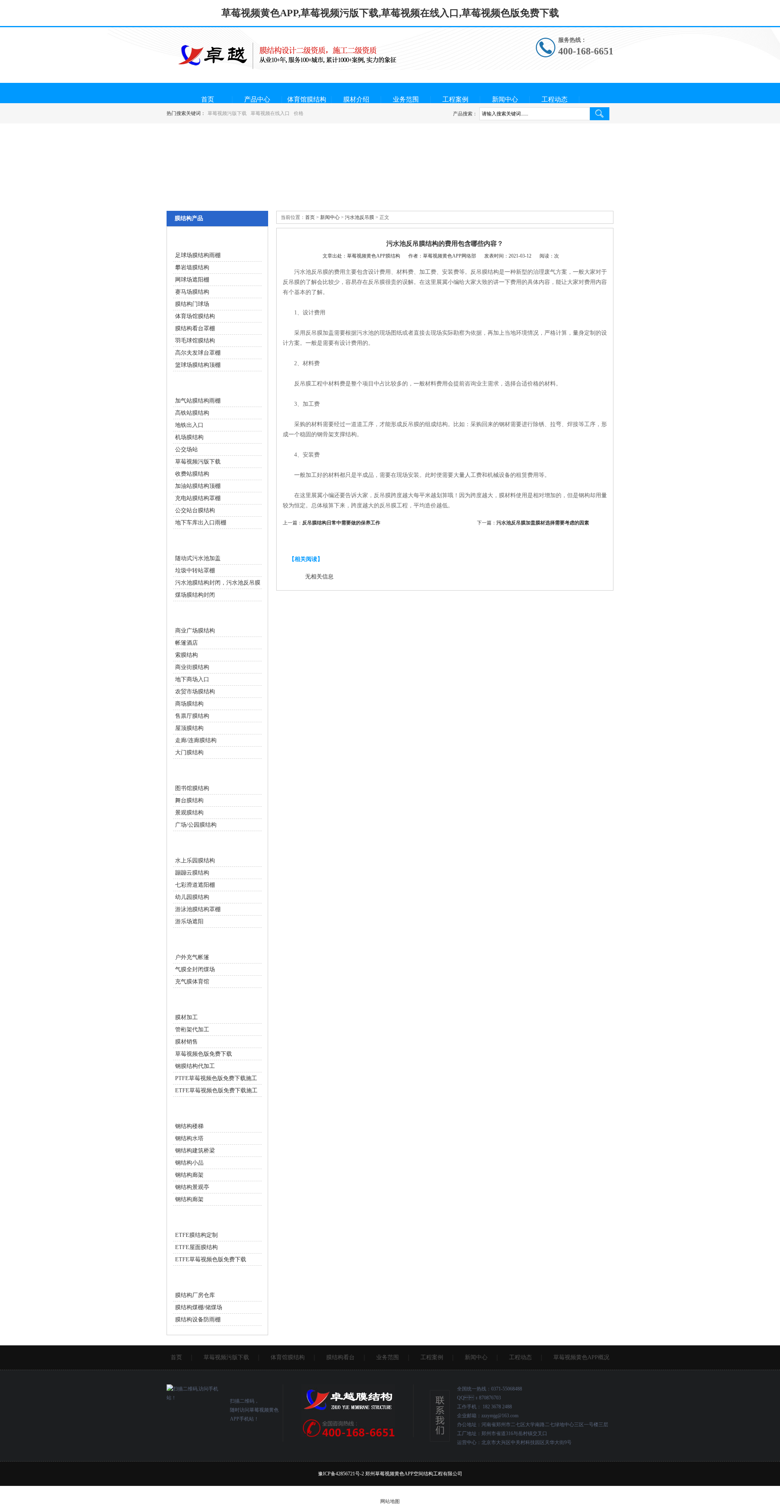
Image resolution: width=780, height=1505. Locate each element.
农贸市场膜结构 (195, 692)
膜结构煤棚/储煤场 (198, 1307)
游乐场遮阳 (189, 921)
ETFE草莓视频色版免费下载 (210, 1259)
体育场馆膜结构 (195, 316)
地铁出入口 (189, 425)
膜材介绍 (356, 99)
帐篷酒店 (186, 643)
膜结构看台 (340, 1357)
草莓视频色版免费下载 (203, 1054)
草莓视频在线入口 (270, 113)
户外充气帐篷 (192, 957)
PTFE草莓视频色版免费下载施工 (216, 1078)
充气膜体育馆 (192, 982)
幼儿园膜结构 (192, 897)
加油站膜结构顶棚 (198, 486)
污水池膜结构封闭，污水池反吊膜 (217, 583)
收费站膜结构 (192, 474)
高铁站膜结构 (192, 413)
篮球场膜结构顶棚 (198, 365)
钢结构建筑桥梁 (195, 1151)
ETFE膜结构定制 (196, 1235)
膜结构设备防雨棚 (198, 1320)
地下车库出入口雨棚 (200, 523)
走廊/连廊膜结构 (196, 740)
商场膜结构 (189, 704)
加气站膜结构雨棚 (198, 401)
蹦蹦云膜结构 (192, 873)
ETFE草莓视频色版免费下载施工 (216, 1090)
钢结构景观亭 (192, 1187)
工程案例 (455, 99)
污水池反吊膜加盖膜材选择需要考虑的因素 (542, 523)
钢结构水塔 (189, 1138)
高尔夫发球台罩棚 (198, 353)
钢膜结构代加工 (195, 1066)
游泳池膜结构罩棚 (198, 909)
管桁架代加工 (192, 1029)
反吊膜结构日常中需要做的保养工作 (341, 523)
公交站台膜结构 (195, 510)
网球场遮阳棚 (192, 280)
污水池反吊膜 (359, 217)
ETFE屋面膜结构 (196, 1247)
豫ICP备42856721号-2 (341, 1474)
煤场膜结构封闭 (195, 595)
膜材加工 (186, 1017)
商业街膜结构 (192, 667)
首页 (207, 99)
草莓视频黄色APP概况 (581, 1357)
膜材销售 (186, 1042)
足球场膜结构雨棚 (198, 255)
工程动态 (555, 99)
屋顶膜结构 (189, 728)
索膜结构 (186, 655)
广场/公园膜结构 (196, 825)
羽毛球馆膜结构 (195, 341)
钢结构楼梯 (189, 1126)
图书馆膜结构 (192, 788)
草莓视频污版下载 (227, 113)
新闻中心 (505, 99)
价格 (298, 113)
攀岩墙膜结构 (192, 267)
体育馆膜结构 (306, 99)
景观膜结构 (189, 813)
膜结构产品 (189, 218)
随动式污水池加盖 (198, 558)
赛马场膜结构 (192, 292)
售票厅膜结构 (192, 716)
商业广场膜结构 (195, 631)
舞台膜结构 (189, 800)
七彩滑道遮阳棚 (195, 885)
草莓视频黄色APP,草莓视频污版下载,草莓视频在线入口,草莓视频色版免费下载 (390, 13)
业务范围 (406, 99)
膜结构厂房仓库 (195, 1295)
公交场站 (186, 449)
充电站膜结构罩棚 (198, 498)
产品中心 (257, 99)
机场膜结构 (189, 437)
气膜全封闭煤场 (195, 969)
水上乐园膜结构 (195, 861)
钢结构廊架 (189, 1175)
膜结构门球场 (192, 304)
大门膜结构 (189, 752)
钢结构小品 (189, 1163)
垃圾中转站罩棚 (195, 570)
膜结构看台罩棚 (195, 328)
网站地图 (390, 1501)
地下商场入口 (192, 679)
